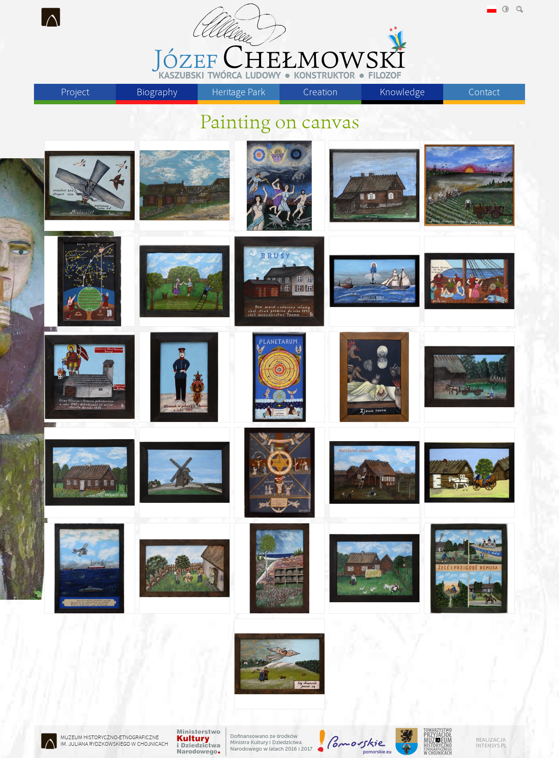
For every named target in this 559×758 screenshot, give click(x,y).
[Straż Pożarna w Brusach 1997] (89, 377)
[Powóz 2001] (469, 472)
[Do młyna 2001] (184, 472)
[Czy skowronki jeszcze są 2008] (279, 664)
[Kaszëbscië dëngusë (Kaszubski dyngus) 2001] (374, 472)
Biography (157, 92)
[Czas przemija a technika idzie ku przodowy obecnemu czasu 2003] (89, 568)
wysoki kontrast (505, 9)
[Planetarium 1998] (279, 377)
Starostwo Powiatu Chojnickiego (406, 741)
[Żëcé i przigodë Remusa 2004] (469, 568)
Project (75, 92)
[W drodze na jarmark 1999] (469, 377)
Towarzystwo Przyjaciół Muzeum (438, 741)
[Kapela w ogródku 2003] (184, 568)
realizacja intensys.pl (491, 742)
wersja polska (491, 9)
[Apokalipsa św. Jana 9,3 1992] (279, 185)
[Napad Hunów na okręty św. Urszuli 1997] (469, 281)
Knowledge (402, 92)
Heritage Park (238, 92)
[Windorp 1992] (374, 185)
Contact (484, 92)
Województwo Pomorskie (355, 741)
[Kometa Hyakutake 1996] (89, 281)
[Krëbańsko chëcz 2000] (89, 472)
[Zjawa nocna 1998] (374, 377)
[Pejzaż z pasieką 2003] (279, 568)
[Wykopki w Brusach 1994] (469, 185)
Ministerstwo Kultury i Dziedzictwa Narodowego (244, 741)
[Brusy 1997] (279, 281)
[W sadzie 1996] (184, 281)
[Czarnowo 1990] (184, 185)
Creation (320, 92)
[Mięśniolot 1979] (89, 185)
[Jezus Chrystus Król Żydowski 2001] (279, 472)
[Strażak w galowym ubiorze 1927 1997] (184, 377)
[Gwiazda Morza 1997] (374, 281)
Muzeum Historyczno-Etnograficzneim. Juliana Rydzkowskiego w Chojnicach (114, 740)
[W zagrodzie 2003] (374, 568)
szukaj (519, 9)
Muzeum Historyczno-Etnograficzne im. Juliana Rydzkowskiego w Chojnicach (51, 17)
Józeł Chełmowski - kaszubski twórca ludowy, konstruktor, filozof (279, 40)
